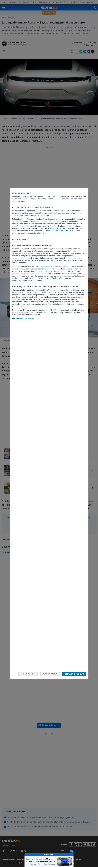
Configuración (49, 674)
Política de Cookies (57, 228)
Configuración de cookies (59, 231)
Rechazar (28, 674)
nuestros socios (47, 267)
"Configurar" (56, 278)
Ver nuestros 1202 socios (23, 319)
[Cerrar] (72, 851)
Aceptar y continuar (74, 674)
